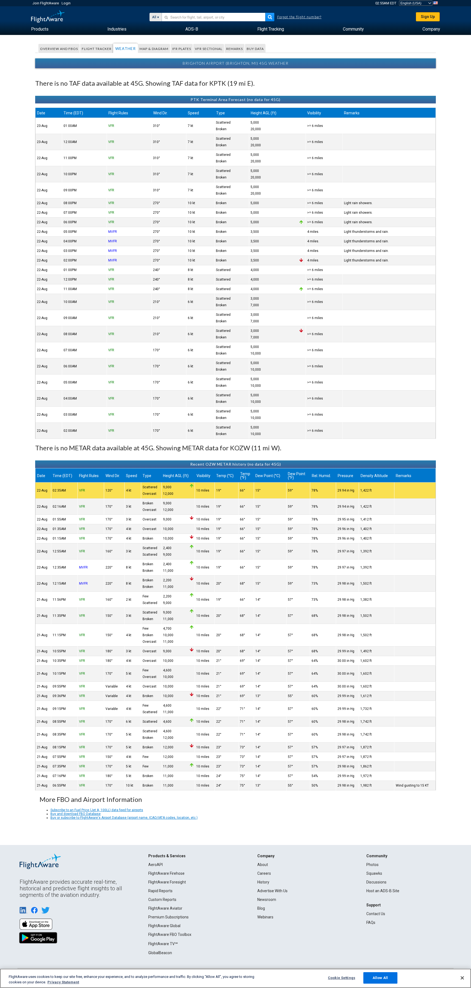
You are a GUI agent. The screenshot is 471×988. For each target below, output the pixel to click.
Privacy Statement (63, 982)
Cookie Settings (341, 978)
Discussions (376, 882)
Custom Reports (162, 899)
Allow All (380, 978)
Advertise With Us (272, 891)
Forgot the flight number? (299, 17)
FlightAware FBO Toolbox (169, 934)
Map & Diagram (154, 49)
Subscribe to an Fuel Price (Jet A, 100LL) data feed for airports (96, 810)
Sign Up (428, 16)
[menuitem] (40, 29)
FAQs (370, 922)
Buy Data (255, 49)
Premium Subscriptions (168, 917)
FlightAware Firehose (166, 873)
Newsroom (266, 899)
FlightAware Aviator (165, 908)
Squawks (374, 873)
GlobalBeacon (160, 953)
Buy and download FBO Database (75, 814)
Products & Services (167, 856)
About (262, 864)
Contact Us (375, 914)
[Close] (462, 978)
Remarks (234, 49)
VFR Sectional (208, 49)
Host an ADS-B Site (382, 891)
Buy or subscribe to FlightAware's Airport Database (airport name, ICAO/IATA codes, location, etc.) (124, 818)
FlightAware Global (164, 926)
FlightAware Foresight (167, 882)
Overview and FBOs (59, 49)
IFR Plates (181, 49)
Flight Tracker (96, 49)
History (263, 882)
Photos (372, 864)
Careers (264, 873)
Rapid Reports (160, 891)
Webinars (265, 917)
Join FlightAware (45, 3)
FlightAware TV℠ (163, 944)
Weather (125, 48)
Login (66, 3)
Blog (261, 908)
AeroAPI (155, 864)
